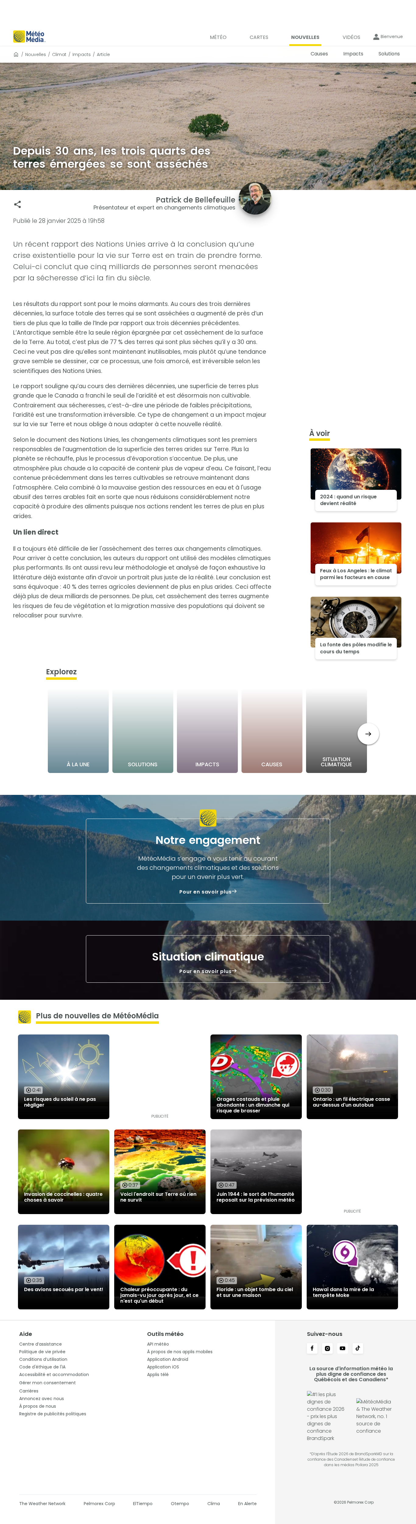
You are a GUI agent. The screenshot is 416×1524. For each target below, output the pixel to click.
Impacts (81, 54)
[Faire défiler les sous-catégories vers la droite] (368, 734)
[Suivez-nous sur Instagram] (327, 1349)
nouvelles (35, 54)
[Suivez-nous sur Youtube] (342, 1349)
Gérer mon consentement (47, 1382)
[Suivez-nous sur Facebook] (312, 1349)
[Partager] (17, 204)
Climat (59, 54)
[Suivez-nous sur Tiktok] (357, 1349)
